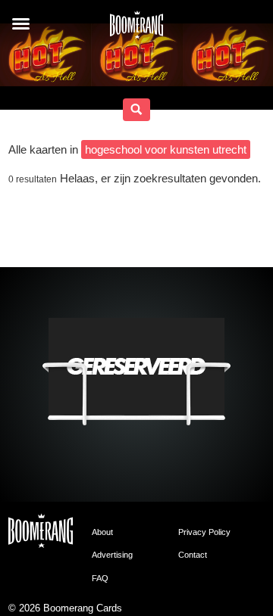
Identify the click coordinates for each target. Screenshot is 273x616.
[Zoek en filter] (136, 109)
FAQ (100, 578)
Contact (192, 554)
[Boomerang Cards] (136, 29)
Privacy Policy (204, 532)
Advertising (112, 554)
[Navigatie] (21, 24)
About (102, 532)
